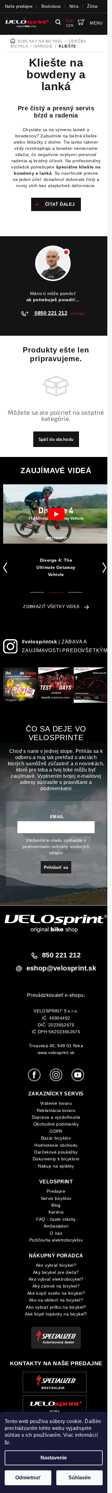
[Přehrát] (56, 514)
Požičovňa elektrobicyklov (56, 1239)
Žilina (92, 6)
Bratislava (51, 6)
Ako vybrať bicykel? (56, 1265)
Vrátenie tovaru (56, 1103)
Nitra (73, 6)
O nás (56, 1233)
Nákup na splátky (56, 1166)
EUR (69, 21)
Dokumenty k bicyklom (56, 1158)
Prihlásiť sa (56, 867)
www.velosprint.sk (56, 1052)
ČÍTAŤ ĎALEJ (60, 204)
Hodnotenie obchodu (55, 1145)
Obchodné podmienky (56, 1124)
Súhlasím (79, 1477)
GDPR (56, 1131)
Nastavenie (53, 1457)
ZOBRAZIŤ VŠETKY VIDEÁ (51, 606)
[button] (6, 567)
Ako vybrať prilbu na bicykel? (56, 1307)
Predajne (56, 1191)
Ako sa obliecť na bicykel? (56, 1299)
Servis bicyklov (56, 1198)
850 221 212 (61, 955)
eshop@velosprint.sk (61, 968)
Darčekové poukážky (55, 1152)
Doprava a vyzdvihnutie (56, 1117)
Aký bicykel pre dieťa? (56, 1272)
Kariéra (56, 1212)
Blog (56, 1205)
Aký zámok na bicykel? (56, 1285)
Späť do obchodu (56, 439)
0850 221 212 (50, 313)
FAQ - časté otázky (56, 1219)
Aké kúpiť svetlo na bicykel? (56, 1293)
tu (7, 1442)
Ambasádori (56, 1225)
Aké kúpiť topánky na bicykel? (56, 1313)
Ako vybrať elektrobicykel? (56, 1279)
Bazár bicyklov (56, 1138)
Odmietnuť (28, 1477)
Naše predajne (18, 6)
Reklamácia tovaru (56, 1110)
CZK (69, 25)
